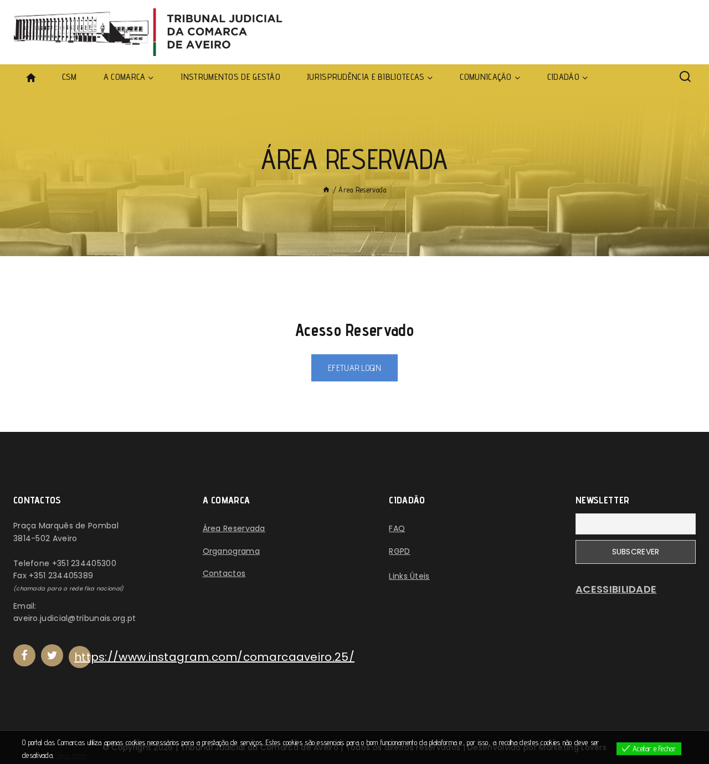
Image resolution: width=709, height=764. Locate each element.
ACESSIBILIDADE (616, 589)
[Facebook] (24, 655)
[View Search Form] (685, 77)
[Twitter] (52, 655)
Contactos (224, 573)
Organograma (231, 551)
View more (71, 755)
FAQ (397, 528)
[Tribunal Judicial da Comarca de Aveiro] (152, 32)
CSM (69, 77)
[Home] (326, 189)
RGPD (399, 551)
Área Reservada (234, 528)
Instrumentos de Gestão (230, 77)
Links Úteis (409, 576)
